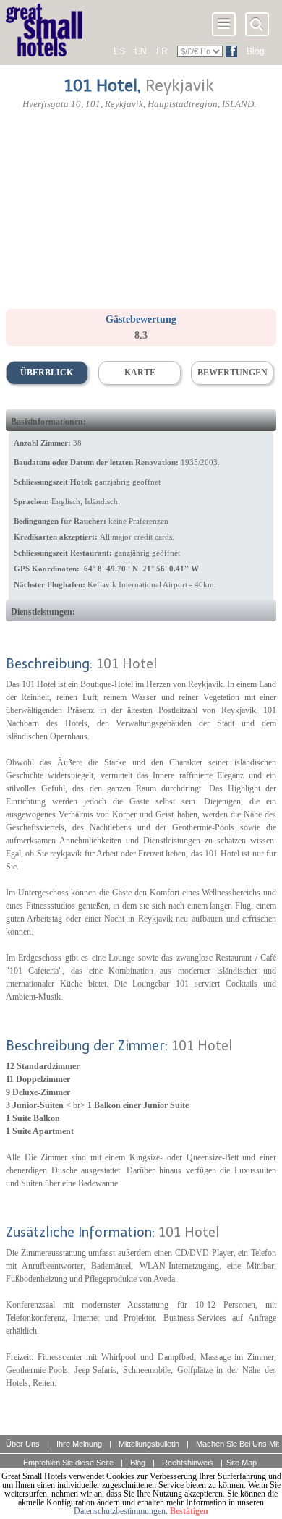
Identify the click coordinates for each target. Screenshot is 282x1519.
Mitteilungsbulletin (149, 1443)
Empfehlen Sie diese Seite (68, 1462)
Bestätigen (189, 1511)
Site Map (241, 1462)
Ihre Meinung (79, 1443)
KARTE (139, 372)
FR (162, 51)
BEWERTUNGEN (232, 372)
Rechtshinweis (187, 1462)
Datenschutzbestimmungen (120, 1511)
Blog (256, 51)
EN (140, 51)
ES (119, 51)
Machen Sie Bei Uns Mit (237, 1443)
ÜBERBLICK (46, 372)
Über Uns (23, 1443)
